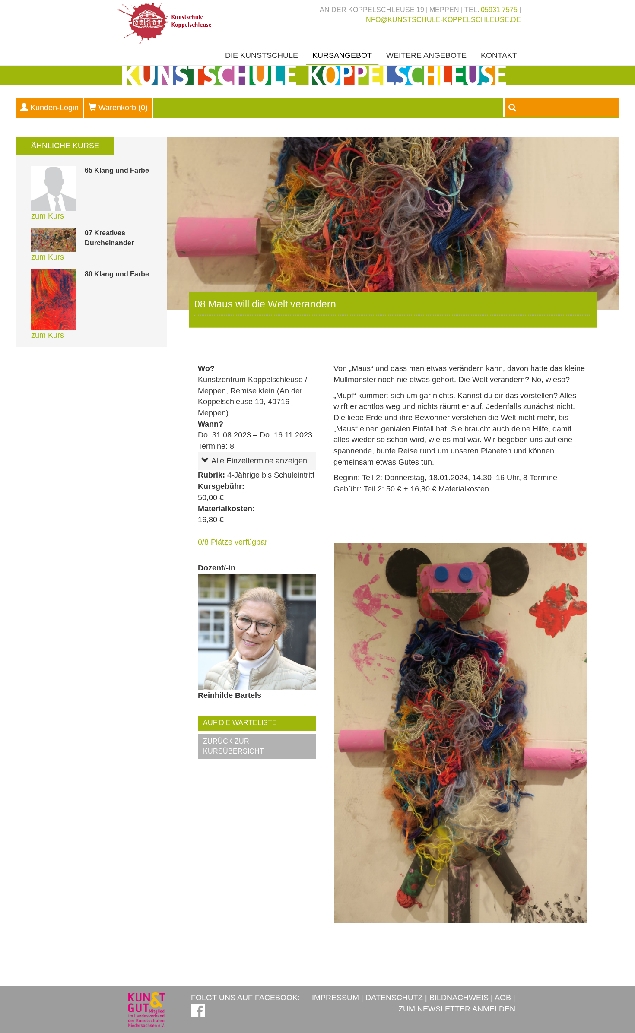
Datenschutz (394, 997)
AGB (503, 997)
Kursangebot (342, 55)
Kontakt (499, 55)
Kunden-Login (54, 107)
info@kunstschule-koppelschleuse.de (442, 19)
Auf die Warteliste (240, 722)
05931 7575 (499, 9)
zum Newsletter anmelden (456, 1008)
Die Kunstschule (261, 55)
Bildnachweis (459, 997)
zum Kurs (47, 216)
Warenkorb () (123, 107)
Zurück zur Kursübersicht (233, 746)
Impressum (335, 997)
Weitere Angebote (426, 55)
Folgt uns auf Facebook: (245, 997)
